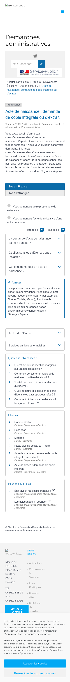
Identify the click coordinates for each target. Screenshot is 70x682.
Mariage (19, 437)
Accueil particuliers (18, 81)
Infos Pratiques (35, 585)
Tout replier (33, 229)
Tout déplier (54, 229)
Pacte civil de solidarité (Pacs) (32, 445)
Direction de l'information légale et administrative (31, 527)
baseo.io (37, 530)
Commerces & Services (35, 573)
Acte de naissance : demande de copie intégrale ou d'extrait (32, 89)
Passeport (20, 429)
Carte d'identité (23, 422)
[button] (35, 241)
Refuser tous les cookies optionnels (35, 673)
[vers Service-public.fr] (39, 72)
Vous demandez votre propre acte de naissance (31, 208)
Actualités (35, 563)
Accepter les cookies (35, 663)
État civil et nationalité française (33, 490)
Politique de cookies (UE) (34, 609)
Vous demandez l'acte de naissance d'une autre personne (34, 220)
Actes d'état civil (30, 85)
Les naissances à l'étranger (30, 501)
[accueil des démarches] (35, 55)
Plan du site (34, 595)
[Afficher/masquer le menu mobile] (63, 11)
